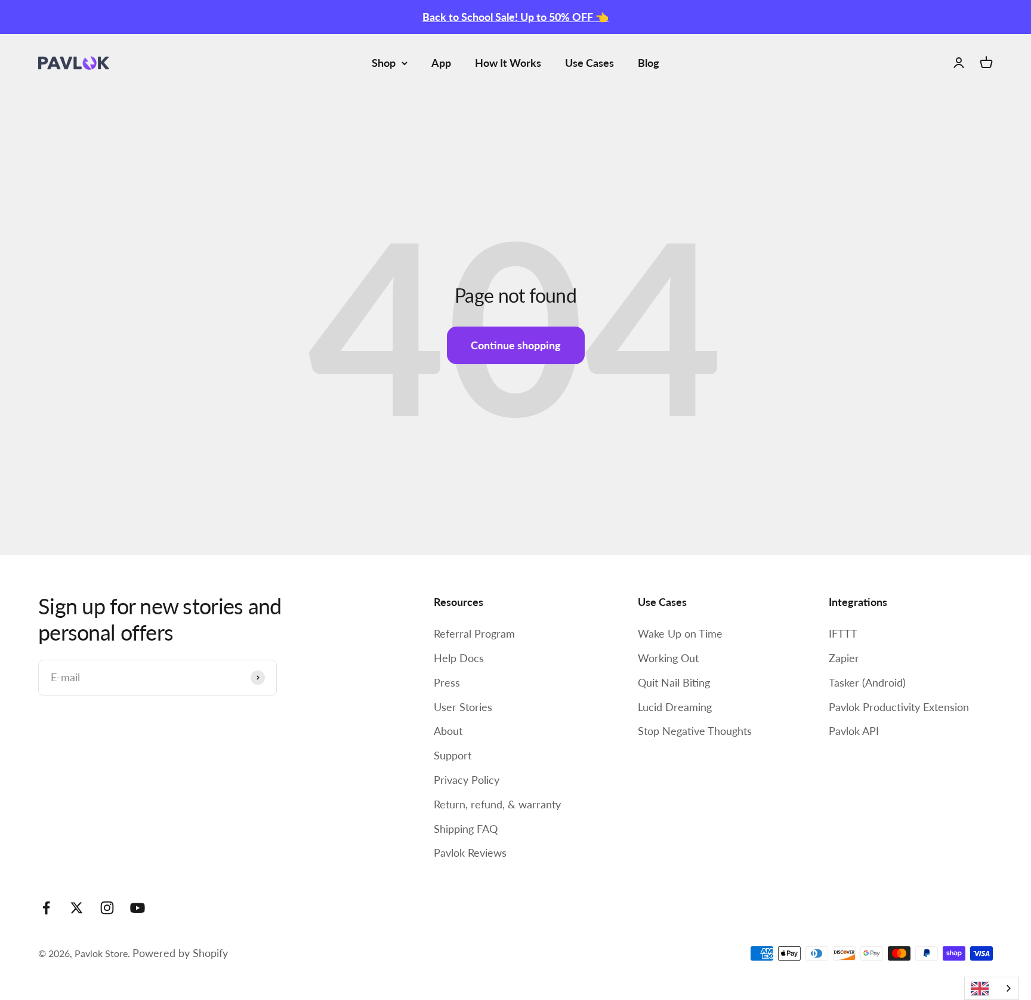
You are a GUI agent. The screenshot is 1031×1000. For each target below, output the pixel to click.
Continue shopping (516, 345)
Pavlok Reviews (470, 852)
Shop (384, 62)
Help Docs (459, 657)
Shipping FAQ (466, 828)
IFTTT (843, 633)
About (448, 730)
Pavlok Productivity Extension (899, 706)
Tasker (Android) (867, 682)
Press (447, 682)
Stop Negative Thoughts (695, 730)
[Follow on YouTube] (137, 908)
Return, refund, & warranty (497, 804)
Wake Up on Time (680, 633)
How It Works (508, 62)
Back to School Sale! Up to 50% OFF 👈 (515, 16)
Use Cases (589, 62)
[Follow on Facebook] (46, 908)
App (441, 62)
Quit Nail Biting (674, 682)
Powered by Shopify (180, 952)
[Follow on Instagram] (107, 908)
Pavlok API (854, 730)
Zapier (844, 657)
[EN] (991, 988)
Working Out (668, 657)
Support (452, 755)
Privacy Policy (466, 779)
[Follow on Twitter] (77, 908)
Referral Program (474, 633)
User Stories (463, 706)
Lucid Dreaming (675, 706)
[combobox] (991, 988)
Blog (648, 62)
